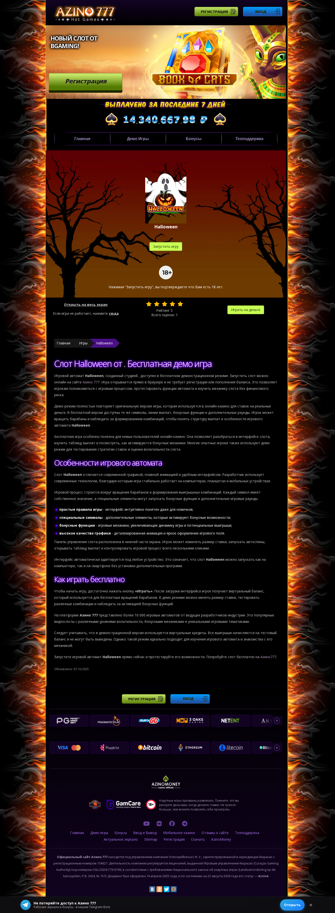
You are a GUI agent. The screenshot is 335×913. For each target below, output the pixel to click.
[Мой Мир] (174, 889)
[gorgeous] (180, 303)
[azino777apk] (185, 823)
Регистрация (214, 11)
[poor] (156, 303)
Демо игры (138, 139)
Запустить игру (166, 246)
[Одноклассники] (159, 889)
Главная (82, 139)
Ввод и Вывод (145, 832)
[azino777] (159, 823)
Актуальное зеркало (121, 839)
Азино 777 (91, 382)
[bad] (149, 303)
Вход (260, 11)
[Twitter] (166, 889)
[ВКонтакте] (152, 889)
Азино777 (268, 656)
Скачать (198, 839)
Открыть (292, 904)
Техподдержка (249, 139)
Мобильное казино (179, 832)
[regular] (164, 303)
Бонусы (194, 139)
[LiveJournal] (181, 889)
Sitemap (150, 839)
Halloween (104, 343)
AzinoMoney (221, 839)
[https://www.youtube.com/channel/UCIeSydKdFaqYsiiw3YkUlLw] (146, 823)
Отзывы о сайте (215, 832)
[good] (172, 303)
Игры (83, 343)
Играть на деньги (245, 309)
